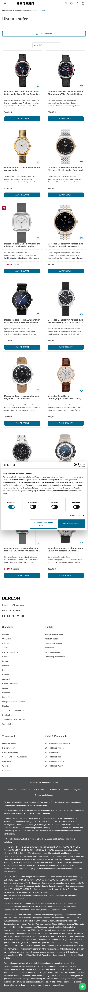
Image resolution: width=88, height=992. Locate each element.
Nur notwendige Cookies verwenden (44, 523)
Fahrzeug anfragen (52, 652)
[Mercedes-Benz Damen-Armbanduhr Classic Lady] (22, 146)
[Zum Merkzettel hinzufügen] (38, 86)
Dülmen (5, 666)
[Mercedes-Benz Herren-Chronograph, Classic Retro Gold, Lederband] (66, 375)
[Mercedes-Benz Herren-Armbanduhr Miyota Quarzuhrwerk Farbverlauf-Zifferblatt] (22, 299)
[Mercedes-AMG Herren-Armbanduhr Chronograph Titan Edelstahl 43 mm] (66, 70)
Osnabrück (6, 639)
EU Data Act (55, 790)
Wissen (5, 766)
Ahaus (5, 648)
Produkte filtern (45, 34)
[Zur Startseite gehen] (35, 3)
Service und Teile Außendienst (14, 757)
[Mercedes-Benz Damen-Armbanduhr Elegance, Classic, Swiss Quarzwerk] (66, 146)
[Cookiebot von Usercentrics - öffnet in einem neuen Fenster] (75, 465)
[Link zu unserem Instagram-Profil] (8, 616)
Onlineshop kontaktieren (55, 657)
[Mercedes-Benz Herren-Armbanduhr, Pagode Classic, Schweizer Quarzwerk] (22, 375)
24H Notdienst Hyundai (54, 748)
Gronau (5, 688)
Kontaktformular (51, 639)
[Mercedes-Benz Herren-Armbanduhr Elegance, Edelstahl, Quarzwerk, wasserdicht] (66, 223)
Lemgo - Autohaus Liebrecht (13, 702)
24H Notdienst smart (53, 752)
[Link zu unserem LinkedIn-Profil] (13, 616)
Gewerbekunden (9, 743)
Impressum (11, 790)
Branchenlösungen (10, 752)
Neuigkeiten (7, 761)
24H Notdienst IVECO (54, 766)
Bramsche (6, 657)
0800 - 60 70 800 (11, 610)
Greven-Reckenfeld (10, 684)
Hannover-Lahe (8, 693)
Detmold (5, 661)
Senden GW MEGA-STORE (13, 720)
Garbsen (5, 675)
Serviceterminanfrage (53, 643)
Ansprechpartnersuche (54, 634)
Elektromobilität (8, 748)
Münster (5, 634)
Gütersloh (6, 679)
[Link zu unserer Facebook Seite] (3, 616)
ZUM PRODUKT (22, 119)
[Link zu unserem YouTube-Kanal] (23, 616)
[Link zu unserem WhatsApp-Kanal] (82, 986)
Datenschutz (25, 790)
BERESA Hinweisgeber (37, 805)
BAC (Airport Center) (10, 652)
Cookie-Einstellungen (44, 795)
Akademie (6, 770)
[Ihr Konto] (77, 3)
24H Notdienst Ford (53, 757)
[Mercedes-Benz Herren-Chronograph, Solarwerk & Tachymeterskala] (22, 451)
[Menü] (5, 3)
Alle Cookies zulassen (72, 524)
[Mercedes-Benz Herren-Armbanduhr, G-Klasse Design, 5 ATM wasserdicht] (66, 299)
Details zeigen (75, 515)
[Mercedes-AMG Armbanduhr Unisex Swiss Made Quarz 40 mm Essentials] (22, 70)
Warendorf (6, 724)
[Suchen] (66, 3)
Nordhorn (6, 706)
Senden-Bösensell (9, 715)
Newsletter (49, 648)
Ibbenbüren (7, 697)
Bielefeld (6, 643)
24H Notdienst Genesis (54, 761)
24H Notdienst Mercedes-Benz (57, 743)
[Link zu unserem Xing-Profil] (18, 616)
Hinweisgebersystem (72, 790)
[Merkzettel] (71, 3)
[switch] (33, 507)
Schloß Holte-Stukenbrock (13, 711)
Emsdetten (6, 670)
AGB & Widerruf (40, 790)
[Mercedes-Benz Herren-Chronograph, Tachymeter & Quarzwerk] (66, 451)
